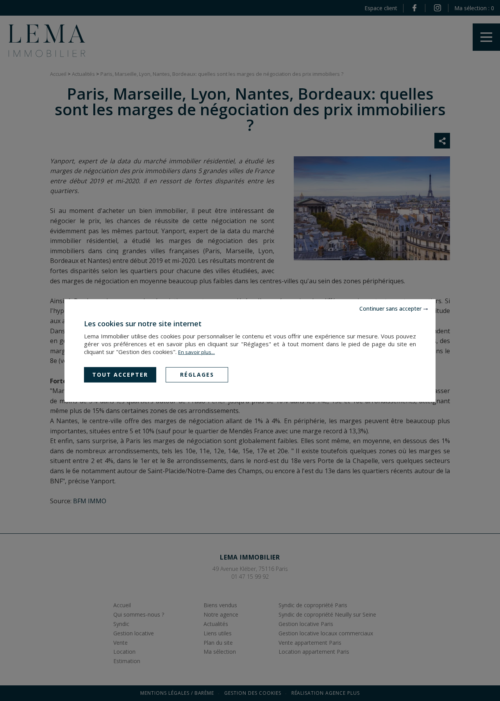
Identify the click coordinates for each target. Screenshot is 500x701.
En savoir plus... (196, 352)
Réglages (197, 374)
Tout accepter (120, 374)
